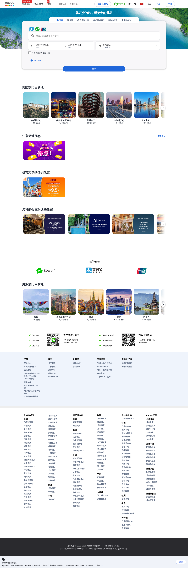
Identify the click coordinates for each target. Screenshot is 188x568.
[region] (94, 109)
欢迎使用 (95, 262)
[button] (50, 4)
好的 (181, 561)
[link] (44, 150)
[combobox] (96, 35)
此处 (103, 565)
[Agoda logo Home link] (10, 4)
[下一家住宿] (163, 224)
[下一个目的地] (163, 108)
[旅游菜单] (82, 4)
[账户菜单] (182, 4)
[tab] (59, 20)
